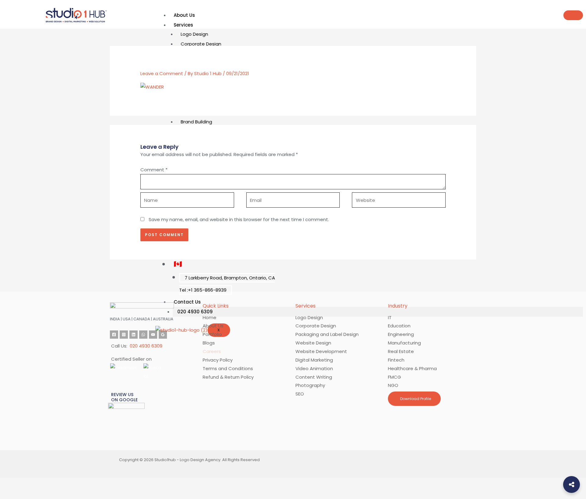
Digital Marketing (314, 360)
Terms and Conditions (228, 368)
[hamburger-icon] (573, 15)
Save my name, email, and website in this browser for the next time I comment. (239, 219)
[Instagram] (124, 334)
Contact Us (187, 302)
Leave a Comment (161, 73)
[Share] (51, 483)
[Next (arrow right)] (30, 494)
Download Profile (415, 398)
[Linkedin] (133, 334)
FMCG (394, 377)
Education (399, 325)
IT (390, 317)
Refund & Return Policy (228, 377)
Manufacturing (404, 343)
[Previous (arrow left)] (10, 494)
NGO (393, 385)
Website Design (313, 343)
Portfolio (212, 334)
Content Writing (313, 377)
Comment (154, 169)
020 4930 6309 (146, 346)
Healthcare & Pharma (412, 368)
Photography (310, 385)
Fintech (396, 360)
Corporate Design (201, 44)
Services (183, 25)
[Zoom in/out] (10, 483)
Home (209, 317)
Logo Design (194, 34)
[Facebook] (114, 334)
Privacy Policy (218, 360)
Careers (212, 351)
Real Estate (401, 351)
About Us (184, 15)
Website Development (321, 351)
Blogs (209, 343)
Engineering (401, 334)
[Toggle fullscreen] (30, 483)
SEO (299, 394)
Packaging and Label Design (327, 334)
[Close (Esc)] (72, 483)
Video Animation (314, 368)
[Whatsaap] (143, 334)
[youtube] (153, 334)
